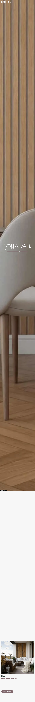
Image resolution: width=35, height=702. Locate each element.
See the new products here (7, 691)
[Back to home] (6, 2)
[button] (32, 2)
